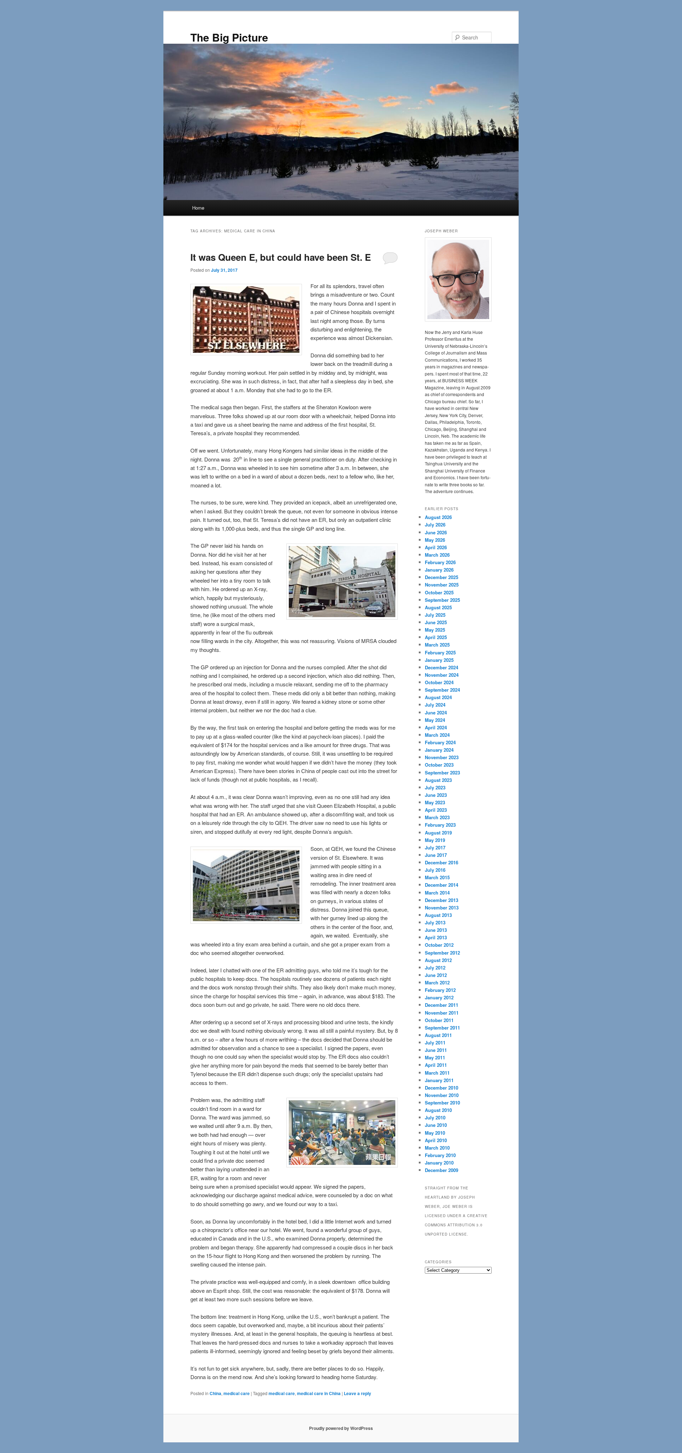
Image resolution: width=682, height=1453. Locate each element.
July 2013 (435, 922)
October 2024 (439, 682)
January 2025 (439, 660)
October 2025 (439, 592)
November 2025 (442, 584)
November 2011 (442, 1012)
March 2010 (437, 1147)
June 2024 (436, 712)
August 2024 (438, 697)
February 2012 (440, 990)
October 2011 (439, 1020)
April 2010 (436, 1140)
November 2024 (442, 674)
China (215, 1393)
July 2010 (435, 1117)
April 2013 (436, 937)
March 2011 (437, 1072)
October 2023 (439, 764)
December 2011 (441, 1004)
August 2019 (438, 832)
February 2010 (440, 1155)
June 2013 (436, 930)
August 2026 (438, 517)
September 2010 (442, 1102)
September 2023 (442, 772)
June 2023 (436, 795)
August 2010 (438, 1110)
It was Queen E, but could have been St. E (280, 257)
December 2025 (441, 577)
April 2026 (436, 547)
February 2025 (440, 652)
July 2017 (435, 847)
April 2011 (436, 1065)
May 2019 (435, 840)
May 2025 (435, 629)
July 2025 (435, 614)
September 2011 (442, 1027)
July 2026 (435, 524)
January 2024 (439, 749)
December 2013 (441, 900)
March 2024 (437, 734)
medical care (236, 1393)
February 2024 (440, 742)
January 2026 (439, 569)
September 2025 (442, 599)
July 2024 (435, 704)
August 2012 (438, 960)
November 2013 (442, 907)
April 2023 (436, 809)
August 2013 (438, 915)
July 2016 (435, 869)
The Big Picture (229, 37)
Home (198, 207)
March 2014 (437, 892)
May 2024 (435, 720)
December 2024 (441, 667)
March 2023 (437, 817)
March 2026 (437, 554)
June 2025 (436, 622)
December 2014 (441, 884)
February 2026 (440, 562)
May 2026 (435, 539)
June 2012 (436, 975)
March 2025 (437, 644)
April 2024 (436, 727)
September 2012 (442, 952)
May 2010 (435, 1132)
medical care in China (319, 1393)
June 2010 (436, 1125)
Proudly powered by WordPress (341, 1428)
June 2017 (436, 855)
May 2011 (435, 1057)
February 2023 (440, 824)
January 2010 (439, 1162)
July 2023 (435, 787)
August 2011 (438, 1035)
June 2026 (436, 532)
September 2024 (442, 689)
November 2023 (442, 757)
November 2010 (442, 1095)
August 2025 (438, 607)
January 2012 (439, 997)
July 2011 (435, 1042)
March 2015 (437, 877)
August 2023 (438, 780)
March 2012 (437, 982)
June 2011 (436, 1050)
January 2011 (439, 1080)
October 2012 (439, 944)
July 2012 (435, 967)
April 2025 (436, 637)
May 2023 (435, 802)
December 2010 (441, 1087)
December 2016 (441, 862)
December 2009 (441, 1170)
